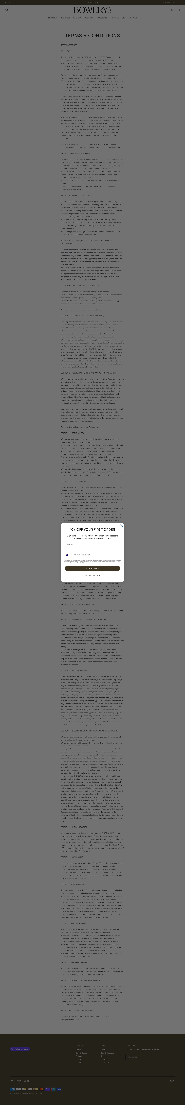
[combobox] (68, 554)
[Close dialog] (121, 525)
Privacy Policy (79, 562)
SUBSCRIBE (92, 568)
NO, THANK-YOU (92, 576)
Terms (84, 562)
